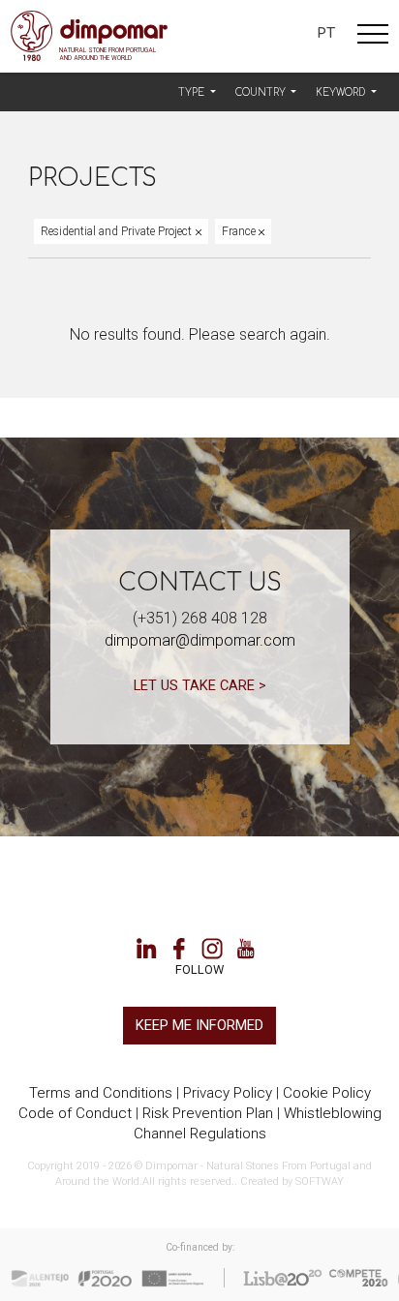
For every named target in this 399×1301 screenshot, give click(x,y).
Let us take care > (200, 685)
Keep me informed (199, 1025)
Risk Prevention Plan (207, 1113)
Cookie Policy (327, 1093)
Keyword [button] (342, 92)
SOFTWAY (319, 1181)
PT (326, 33)
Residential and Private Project (118, 231)
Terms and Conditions (100, 1093)
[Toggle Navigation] (372, 36)
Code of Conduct (75, 1113)
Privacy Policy (227, 1093)
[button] (197, 93)
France (240, 231)
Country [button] (262, 92)
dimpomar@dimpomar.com (200, 640)
